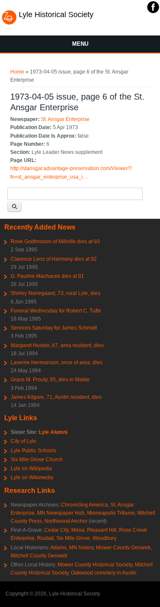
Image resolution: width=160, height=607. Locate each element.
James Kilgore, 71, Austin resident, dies (56, 397)
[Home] (9, 24)
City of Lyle (23, 441)
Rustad (45, 538)
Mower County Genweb (123, 548)
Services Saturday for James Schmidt (54, 328)
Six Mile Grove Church (37, 460)
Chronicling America (84, 505)
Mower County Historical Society (95, 565)
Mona (77, 530)
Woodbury (104, 538)
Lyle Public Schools (33, 451)
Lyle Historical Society (56, 14)
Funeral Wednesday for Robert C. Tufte (56, 311)
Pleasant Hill (101, 530)
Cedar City (56, 530)
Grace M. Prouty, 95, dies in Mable (50, 380)
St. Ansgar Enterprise (65, 119)
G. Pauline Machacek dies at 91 (47, 276)
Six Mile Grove (73, 538)
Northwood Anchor (65, 521)
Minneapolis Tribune (111, 513)
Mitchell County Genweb (39, 556)
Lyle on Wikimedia (32, 477)
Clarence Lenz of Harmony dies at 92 (54, 259)
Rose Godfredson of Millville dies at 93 (55, 242)
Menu (80, 44)
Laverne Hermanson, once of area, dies (56, 362)
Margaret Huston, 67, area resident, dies (57, 345)
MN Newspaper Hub (60, 513)
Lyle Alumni (53, 432)
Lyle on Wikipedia (31, 468)
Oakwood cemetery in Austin (104, 573)
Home (17, 72)
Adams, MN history (71, 548)
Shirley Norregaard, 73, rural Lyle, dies (55, 293)
